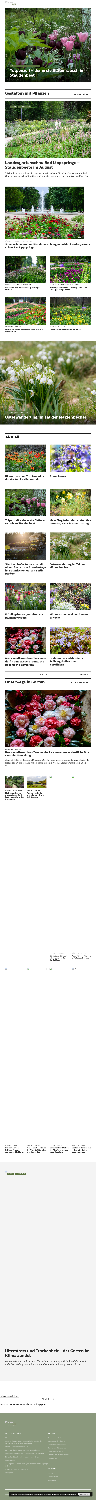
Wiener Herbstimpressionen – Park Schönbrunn (35, 795)
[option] (48, 45)
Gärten (13, 107)
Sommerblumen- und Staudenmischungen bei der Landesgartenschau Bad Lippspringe (47, 245)
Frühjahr (14, 66)
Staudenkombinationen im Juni (16, 1447)
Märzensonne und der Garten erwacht (69, 615)
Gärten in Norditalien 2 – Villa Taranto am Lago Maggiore (59, 1149)
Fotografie (9, 1472)
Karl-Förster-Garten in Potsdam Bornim (81, 956)
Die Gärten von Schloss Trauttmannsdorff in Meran (14, 1149)
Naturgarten (52, 1458)
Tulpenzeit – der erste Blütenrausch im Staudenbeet (47, 72)
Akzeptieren (84, 1494)
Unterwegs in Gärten (55, 1451)
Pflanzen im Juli (11, 1438)
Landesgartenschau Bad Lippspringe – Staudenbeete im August (42, 164)
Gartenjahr (20, 1174)
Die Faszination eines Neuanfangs (65, 329)
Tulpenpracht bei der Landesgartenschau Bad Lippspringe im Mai (69, 288)
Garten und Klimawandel (57, 1448)
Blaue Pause (58, 476)
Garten (11, 1174)
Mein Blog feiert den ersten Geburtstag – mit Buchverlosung (70, 521)
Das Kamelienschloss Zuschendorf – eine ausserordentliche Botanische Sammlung (25, 661)
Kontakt (51, 1473)
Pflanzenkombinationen (29, 66)
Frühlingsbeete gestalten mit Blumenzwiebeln (24, 615)
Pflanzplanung (24, 107)
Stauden (60, 953)
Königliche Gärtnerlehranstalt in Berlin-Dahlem (59, 957)
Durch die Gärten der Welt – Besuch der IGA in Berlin (24, 1453)
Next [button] (88, 79)
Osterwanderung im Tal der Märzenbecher (45, 417)
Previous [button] (82, 79)
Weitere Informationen (69, 1494)
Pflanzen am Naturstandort (58, 1455)
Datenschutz (53, 1476)
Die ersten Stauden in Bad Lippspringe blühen (22, 288)
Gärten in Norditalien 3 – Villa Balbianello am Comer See (36, 1149)
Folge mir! (48, 1399)
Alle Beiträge (80, 94)
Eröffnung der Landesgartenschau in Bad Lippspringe (24, 330)
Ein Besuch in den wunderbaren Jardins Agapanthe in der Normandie (14, 796)
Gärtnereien (18, 790)
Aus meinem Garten (55, 1438)
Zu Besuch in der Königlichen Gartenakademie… (22, 1450)
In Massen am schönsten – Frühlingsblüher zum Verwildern (66, 661)
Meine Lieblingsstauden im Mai (16, 1469)
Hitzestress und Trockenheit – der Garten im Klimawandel (24, 477)
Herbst (38, 790)
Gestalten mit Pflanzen (56, 1441)
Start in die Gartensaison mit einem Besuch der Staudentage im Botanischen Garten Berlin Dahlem (25, 569)
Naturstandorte (22, 412)
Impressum (52, 1480)
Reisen (15, 1145)
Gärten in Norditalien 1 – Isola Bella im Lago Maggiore (81, 1149)
